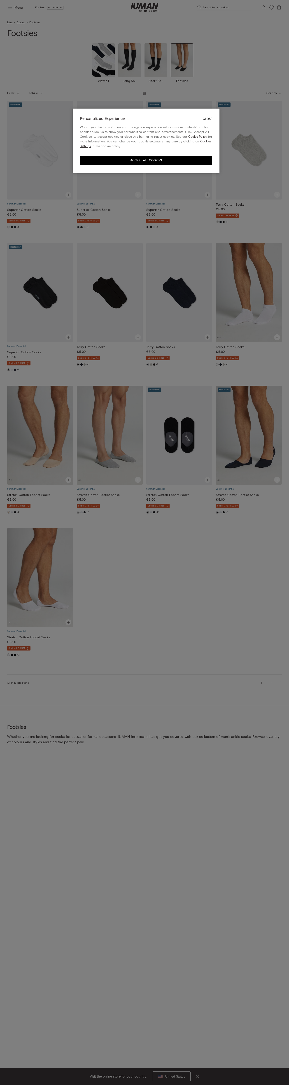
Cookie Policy (197, 137)
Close (207, 119)
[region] (146, 141)
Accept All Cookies (146, 160)
